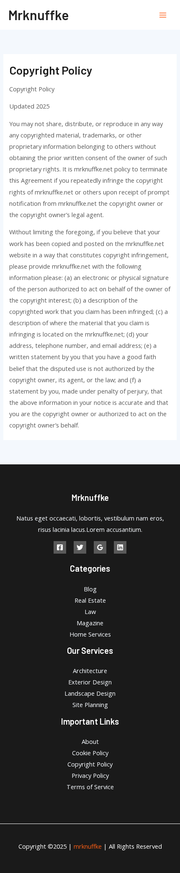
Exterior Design (90, 682)
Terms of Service (90, 786)
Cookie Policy (90, 753)
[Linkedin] (120, 547)
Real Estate (90, 600)
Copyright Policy (90, 764)
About (90, 741)
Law (90, 611)
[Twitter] (80, 547)
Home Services (90, 634)
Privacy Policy (90, 775)
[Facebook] (60, 547)
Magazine (90, 623)
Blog (90, 589)
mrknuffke (38, 15)
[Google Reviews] (100, 547)
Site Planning (90, 704)
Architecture (90, 670)
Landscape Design (90, 693)
